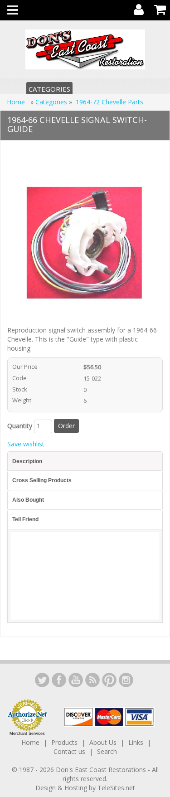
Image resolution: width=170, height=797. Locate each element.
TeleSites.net (116, 787)
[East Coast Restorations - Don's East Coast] (85, 49)
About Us (103, 742)
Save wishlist (25, 444)
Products (64, 742)
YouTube (75, 680)
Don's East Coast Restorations (102, 769)
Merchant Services (27, 733)
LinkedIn (42, 680)
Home (17, 102)
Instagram (126, 680)
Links (135, 742)
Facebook (59, 680)
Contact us (69, 751)
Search (107, 751)
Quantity (19, 425)
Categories (49, 88)
